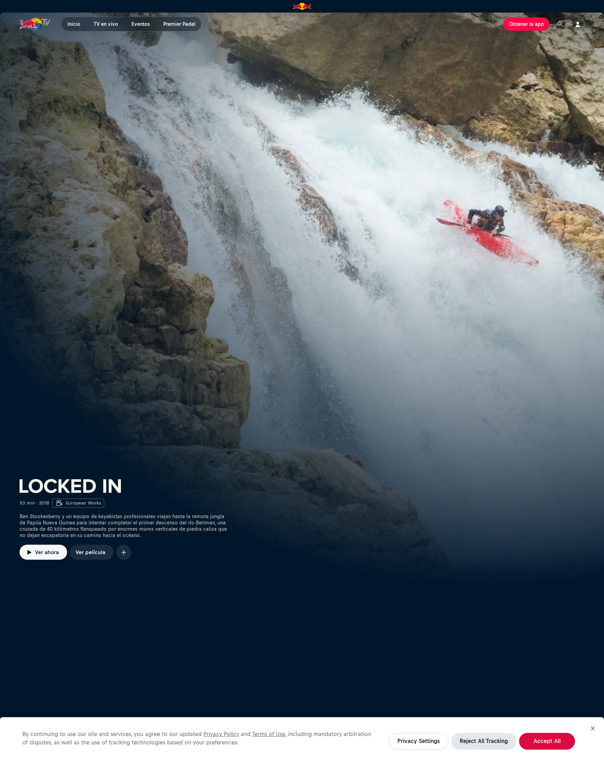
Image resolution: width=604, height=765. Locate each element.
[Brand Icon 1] (302, 6)
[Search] (560, 24)
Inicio (73, 24)
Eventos (140, 24)
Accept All (547, 741)
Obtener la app (526, 24)
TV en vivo (106, 24)
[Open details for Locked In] (302, 299)
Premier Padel (179, 24)
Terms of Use (268, 734)
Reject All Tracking (484, 741)
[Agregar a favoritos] (123, 552)
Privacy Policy (221, 734)
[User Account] (577, 24)
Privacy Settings (418, 741)
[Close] (593, 728)
